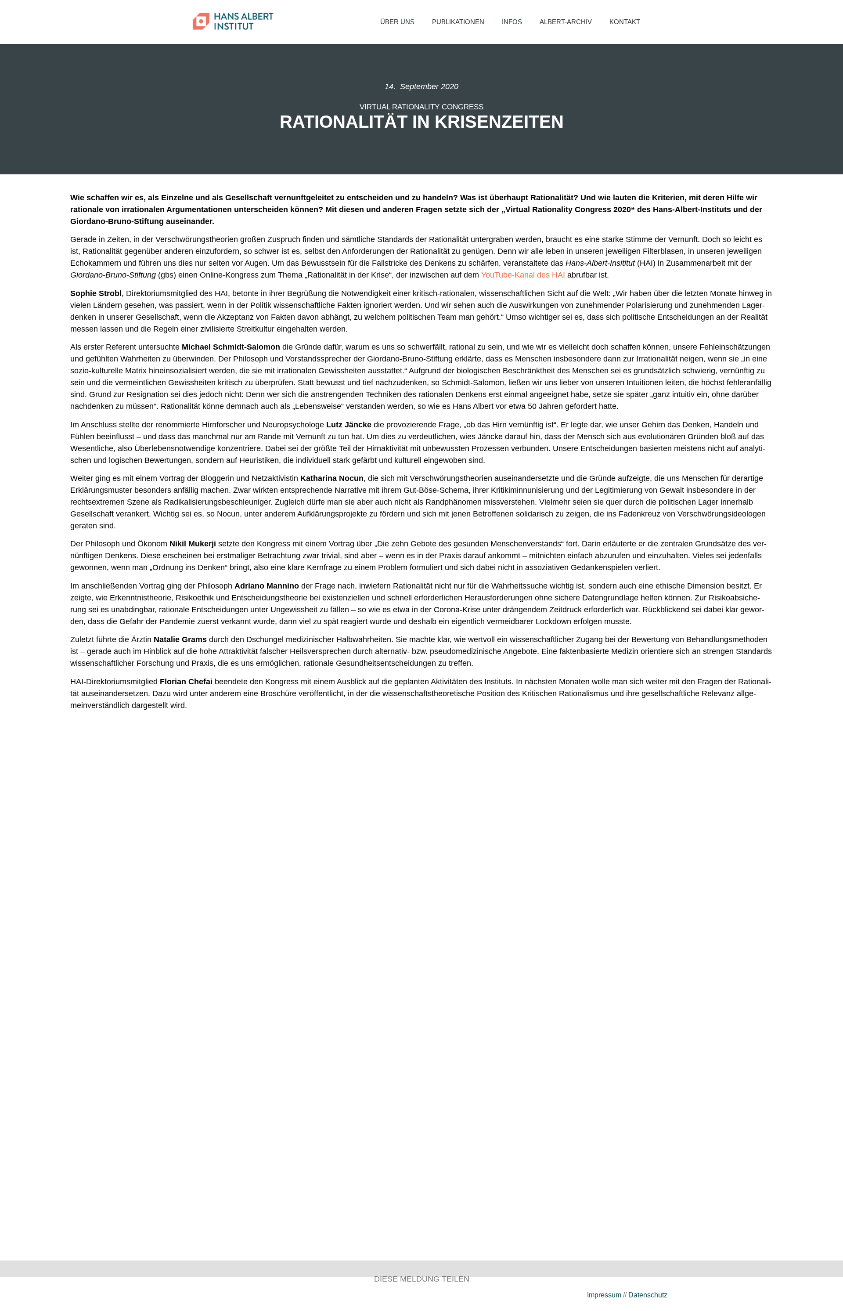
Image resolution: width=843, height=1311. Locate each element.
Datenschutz (647, 1295)
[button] (663, 22)
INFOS (512, 21)
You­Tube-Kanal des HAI (524, 275)
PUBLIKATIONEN (458, 21)
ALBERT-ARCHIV (566, 21)
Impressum (604, 1295)
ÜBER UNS (397, 21)
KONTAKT (624, 21)
